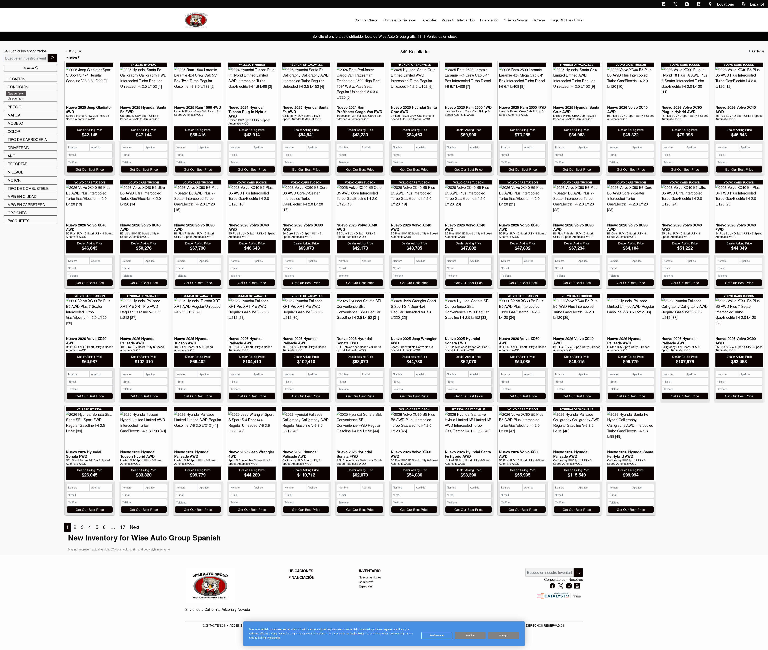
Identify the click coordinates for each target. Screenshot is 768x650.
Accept (503, 635)
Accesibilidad (241, 625)
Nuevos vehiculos (370, 577)
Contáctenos (214, 625)
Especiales (366, 586)
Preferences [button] (273, 637)
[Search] (52, 58)
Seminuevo (366, 582)
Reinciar (29, 68)
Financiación (301, 577)
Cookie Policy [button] (357, 633)
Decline (470, 635)
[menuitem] (31, 93)
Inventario (370, 571)
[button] (366, 20)
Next (134, 526)
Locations (725, 4)
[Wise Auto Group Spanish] (196, 19)
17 (122, 526)
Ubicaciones (300, 571)
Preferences (437, 635)
